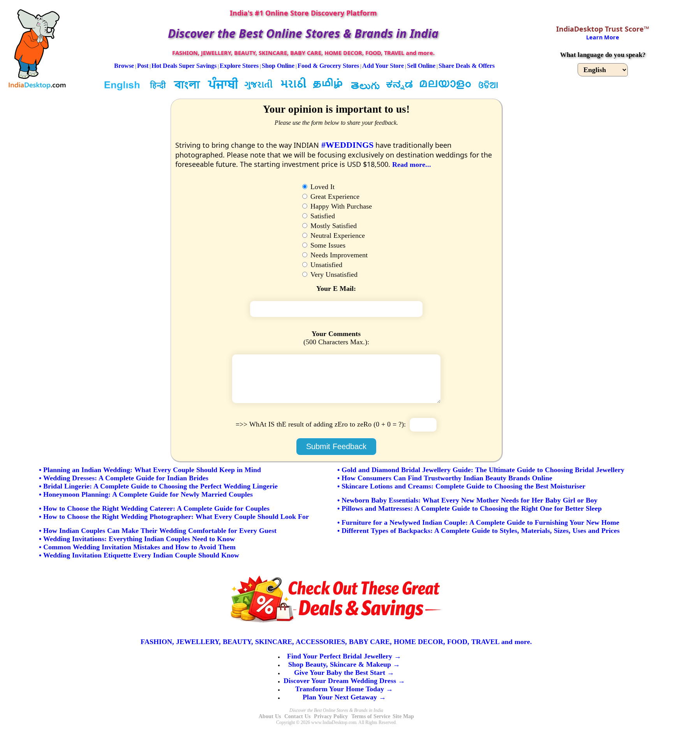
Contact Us (297, 716)
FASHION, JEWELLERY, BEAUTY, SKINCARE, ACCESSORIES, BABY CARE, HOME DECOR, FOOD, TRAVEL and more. (336, 642)
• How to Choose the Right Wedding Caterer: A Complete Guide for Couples (154, 508)
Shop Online (278, 65)
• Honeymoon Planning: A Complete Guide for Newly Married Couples (146, 494)
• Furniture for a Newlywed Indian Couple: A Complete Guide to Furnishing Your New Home (478, 522)
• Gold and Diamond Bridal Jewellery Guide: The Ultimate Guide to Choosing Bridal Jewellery (480, 470)
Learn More (602, 37)
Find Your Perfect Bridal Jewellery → (344, 656)
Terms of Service (370, 716)
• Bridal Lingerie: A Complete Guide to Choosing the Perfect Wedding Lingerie (158, 486)
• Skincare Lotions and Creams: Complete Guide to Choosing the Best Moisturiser (461, 486)
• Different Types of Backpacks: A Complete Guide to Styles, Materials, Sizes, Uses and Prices (478, 531)
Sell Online (421, 65)
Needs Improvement (338, 255)
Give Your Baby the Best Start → (344, 672)
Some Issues (326, 245)
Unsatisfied (325, 265)
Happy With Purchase (340, 206)
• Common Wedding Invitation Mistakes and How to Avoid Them (137, 547)
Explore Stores (239, 65)
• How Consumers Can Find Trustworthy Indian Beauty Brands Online (444, 478)
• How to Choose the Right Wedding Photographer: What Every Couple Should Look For (174, 516)
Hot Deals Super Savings (184, 65)
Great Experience (333, 196)
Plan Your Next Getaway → (344, 697)
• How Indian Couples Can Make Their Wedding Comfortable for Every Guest (158, 531)
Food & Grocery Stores (328, 65)
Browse (124, 65)
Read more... (411, 164)
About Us (270, 716)
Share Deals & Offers (467, 65)
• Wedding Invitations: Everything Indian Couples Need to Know (137, 539)
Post (142, 65)
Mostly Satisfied (332, 226)
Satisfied (321, 216)
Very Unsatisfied (333, 274)
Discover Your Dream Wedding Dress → (344, 681)
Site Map (403, 716)
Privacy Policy (331, 716)
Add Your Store (383, 65)
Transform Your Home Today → (344, 689)
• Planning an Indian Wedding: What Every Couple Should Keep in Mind (150, 470)
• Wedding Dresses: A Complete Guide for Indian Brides (123, 478)
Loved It (321, 187)
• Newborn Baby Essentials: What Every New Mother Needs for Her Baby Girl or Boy (467, 500)
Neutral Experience (336, 235)
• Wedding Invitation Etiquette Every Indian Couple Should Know (139, 555)
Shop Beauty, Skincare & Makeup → (344, 664)
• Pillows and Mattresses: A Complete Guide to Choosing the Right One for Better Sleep (469, 508)
